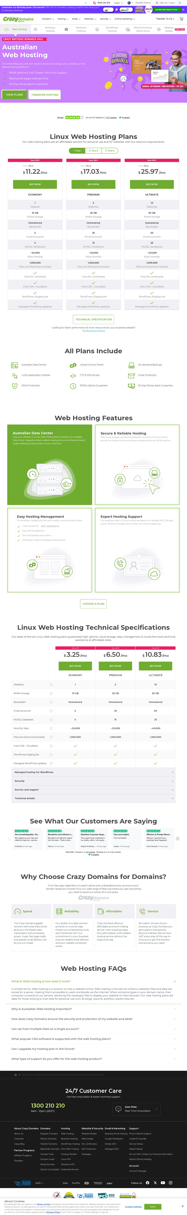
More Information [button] (166, 9)
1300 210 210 (103, 3)
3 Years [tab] (109, 150)
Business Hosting (95, 331)
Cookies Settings (133, 1207)
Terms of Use (43, 1204)
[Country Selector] (129, 3)
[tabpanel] (93, 234)
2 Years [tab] (93, 150)
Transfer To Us (164, 18)
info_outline (51, 684)
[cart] (181, 19)
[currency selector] (85, 3)
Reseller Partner (143, 3)
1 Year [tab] (77, 150)
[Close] (183, 1206)
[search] (180, 3)
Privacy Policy (53, 1212)
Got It (153, 1207)
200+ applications (50, 526)
